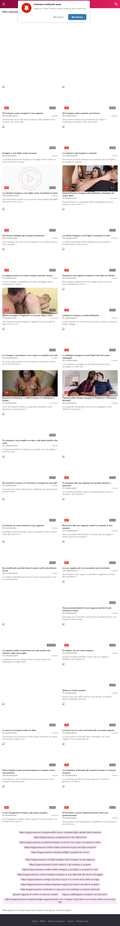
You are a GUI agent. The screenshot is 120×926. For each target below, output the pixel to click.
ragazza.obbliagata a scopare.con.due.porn (84, 894)
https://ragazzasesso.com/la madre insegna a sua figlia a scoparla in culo (60, 869)
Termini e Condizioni (56, 921)
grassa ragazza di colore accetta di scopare (35, 894)
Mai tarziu (58, 17)
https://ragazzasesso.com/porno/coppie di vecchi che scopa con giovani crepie (60, 842)
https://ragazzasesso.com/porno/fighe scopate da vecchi (60, 852)
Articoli (34, 921)
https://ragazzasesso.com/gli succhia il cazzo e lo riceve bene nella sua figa (60, 879)
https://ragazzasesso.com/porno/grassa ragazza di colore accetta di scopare (60, 884)
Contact (70, 921)
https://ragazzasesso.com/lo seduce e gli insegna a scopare (60, 864)
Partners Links (82, 921)
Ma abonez (77, 17)
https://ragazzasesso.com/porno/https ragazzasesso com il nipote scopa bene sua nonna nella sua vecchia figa (60, 900)
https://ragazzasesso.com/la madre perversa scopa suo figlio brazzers (60, 847)
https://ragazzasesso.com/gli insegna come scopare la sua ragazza (60, 859)
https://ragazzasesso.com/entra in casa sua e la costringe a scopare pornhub (60, 889)
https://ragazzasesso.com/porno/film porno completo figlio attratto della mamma (60, 832)
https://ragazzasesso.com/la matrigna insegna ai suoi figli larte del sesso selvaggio (60, 874)
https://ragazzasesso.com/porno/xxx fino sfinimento (60, 837)
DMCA (42, 921)
